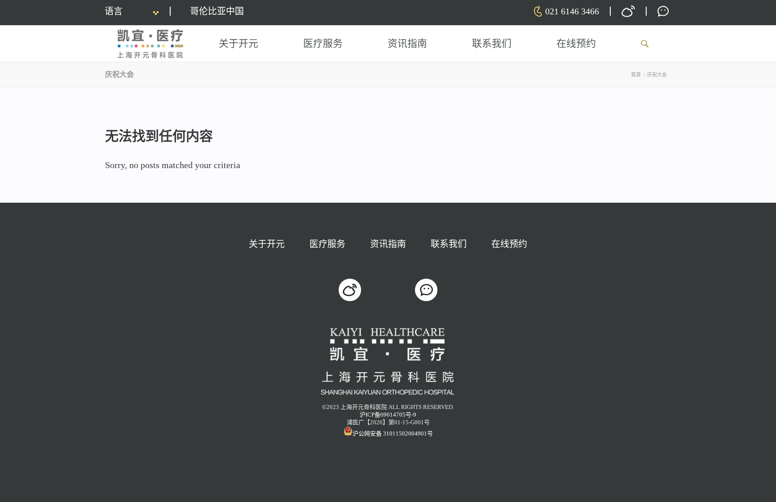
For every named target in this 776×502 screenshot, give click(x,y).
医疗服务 (327, 244)
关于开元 (267, 244)
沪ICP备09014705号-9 (388, 414)
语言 (114, 11)
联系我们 (449, 244)
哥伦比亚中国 (217, 11)
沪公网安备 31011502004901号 (393, 433)
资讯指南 (388, 244)
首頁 (636, 74)
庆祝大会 (119, 74)
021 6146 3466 (572, 11)
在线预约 (509, 244)
